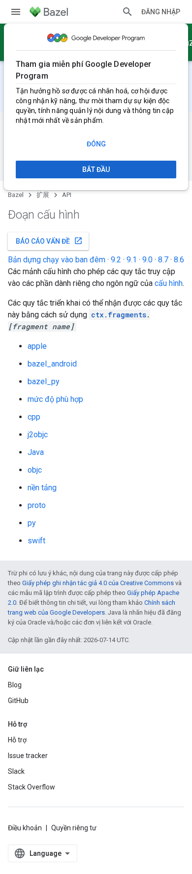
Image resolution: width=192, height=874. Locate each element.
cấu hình (169, 283)
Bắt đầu (96, 169)
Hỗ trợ (17, 740)
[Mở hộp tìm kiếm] (127, 12)
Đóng (96, 144)
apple (37, 346)
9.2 (116, 259)
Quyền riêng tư (73, 828)
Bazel (16, 194)
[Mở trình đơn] (16, 12)
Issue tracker (28, 756)
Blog (15, 685)
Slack (16, 771)
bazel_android (52, 363)
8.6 (179, 259)
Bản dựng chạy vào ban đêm (56, 259)
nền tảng (42, 487)
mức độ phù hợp (55, 399)
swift (36, 540)
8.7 (163, 259)
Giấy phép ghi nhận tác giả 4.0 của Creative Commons (98, 583)
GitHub (18, 701)
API (66, 194)
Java (36, 452)
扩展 (42, 194)
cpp (34, 417)
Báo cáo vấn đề (49, 240)
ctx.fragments (118, 314)
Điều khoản (25, 828)
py (32, 523)
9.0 (147, 259)
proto (37, 505)
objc (35, 470)
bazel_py (44, 381)
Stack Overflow (31, 787)
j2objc (38, 434)
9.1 (132, 259)
